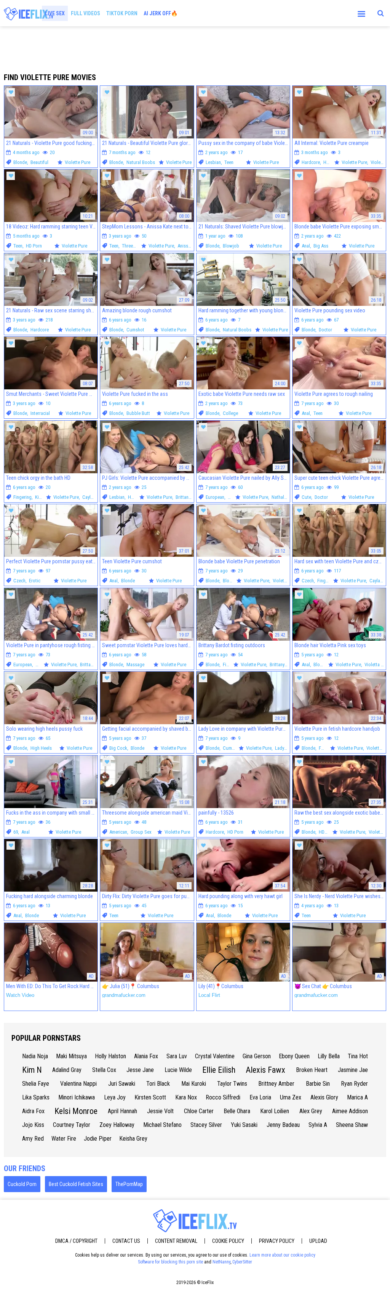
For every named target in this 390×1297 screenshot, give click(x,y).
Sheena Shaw (352, 1124)
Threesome (133, 246)
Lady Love (285, 748)
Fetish (234, 497)
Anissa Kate (188, 246)
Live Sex (55, 13)
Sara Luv (176, 1056)
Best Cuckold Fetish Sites (76, 1184)
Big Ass (320, 246)
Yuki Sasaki (244, 1124)
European (215, 497)
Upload (318, 1241)
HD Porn (331, 162)
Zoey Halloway (116, 1124)
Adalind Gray (67, 1070)
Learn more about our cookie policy (282, 1255)
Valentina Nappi (78, 1083)
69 (15, 832)
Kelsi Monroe (76, 1111)
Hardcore (311, 162)
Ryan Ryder (354, 1083)
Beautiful (39, 162)
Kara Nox (186, 1097)
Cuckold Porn (22, 1184)
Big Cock (118, 748)
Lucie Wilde (178, 1070)
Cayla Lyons (93, 497)
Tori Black (158, 1083)
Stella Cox (104, 1070)
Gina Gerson (257, 1056)
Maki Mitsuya (71, 1056)
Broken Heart (312, 1070)
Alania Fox (146, 1056)
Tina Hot (358, 1056)
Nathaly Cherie (286, 497)
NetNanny (221, 1262)
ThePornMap (129, 1184)
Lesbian (213, 162)
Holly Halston (110, 1056)
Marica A (357, 1097)
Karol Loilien (274, 1111)
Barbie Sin (318, 1083)
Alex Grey (310, 1111)
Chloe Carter (199, 1111)
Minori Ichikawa (76, 1097)
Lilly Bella (329, 1056)
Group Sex (141, 832)
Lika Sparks (36, 1097)
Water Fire (63, 1138)
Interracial (40, 413)
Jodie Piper (98, 1138)
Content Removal (176, 1241)
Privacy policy (276, 1241)
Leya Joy (115, 1097)
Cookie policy (228, 1241)
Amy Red (33, 1138)
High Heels (41, 748)
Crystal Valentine (215, 1056)
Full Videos (85, 13)
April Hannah (122, 1111)
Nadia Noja (35, 1056)
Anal (306, 246)
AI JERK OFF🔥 (160, 13)
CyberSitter (242, 1262)
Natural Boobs (140, 162)
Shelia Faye (35, 1083)
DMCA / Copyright (76, 1241)
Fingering (22, 497)
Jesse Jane (140, 1070)
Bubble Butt (138, 413)
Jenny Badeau (283, 1124)
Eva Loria (260, 1097)
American (118, 832)
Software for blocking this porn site (170, 1262)
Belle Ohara (237, 1111)
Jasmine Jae (353, 1070)
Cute (306, 497)
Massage (135, 664)
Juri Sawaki (121, 1083)
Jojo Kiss (33, 1124)
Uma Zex (290, 1097)
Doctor (325, 330)
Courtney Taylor (71, 1124)
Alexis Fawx (265, 1070)
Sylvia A (317, 1124)
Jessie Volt (160, 1111)
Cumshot (135, 330)
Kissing (42, 497)
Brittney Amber (276, 1083)
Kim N (32, 1070)
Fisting (229, 664)
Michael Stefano (162, 1124)
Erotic (34, 580)
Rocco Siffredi (223, 1097)
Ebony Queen (294, 1056)
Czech (19, 580)
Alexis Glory (324, 1097)
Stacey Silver (206, 1124)
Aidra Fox (33, 1111)
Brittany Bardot (190, 497)
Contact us (126, 1241)
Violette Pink (285, 580)
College (230, 413)
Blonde (20, 162)
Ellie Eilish (218, 1070)
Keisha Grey (133, 1138)
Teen (228, 162)
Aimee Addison (350, 1111)
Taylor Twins (232, 1083)
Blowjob (231, 246)
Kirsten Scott (150, 1097)
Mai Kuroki (193, 1083)
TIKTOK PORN (121, 13)
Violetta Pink (376, 664)
